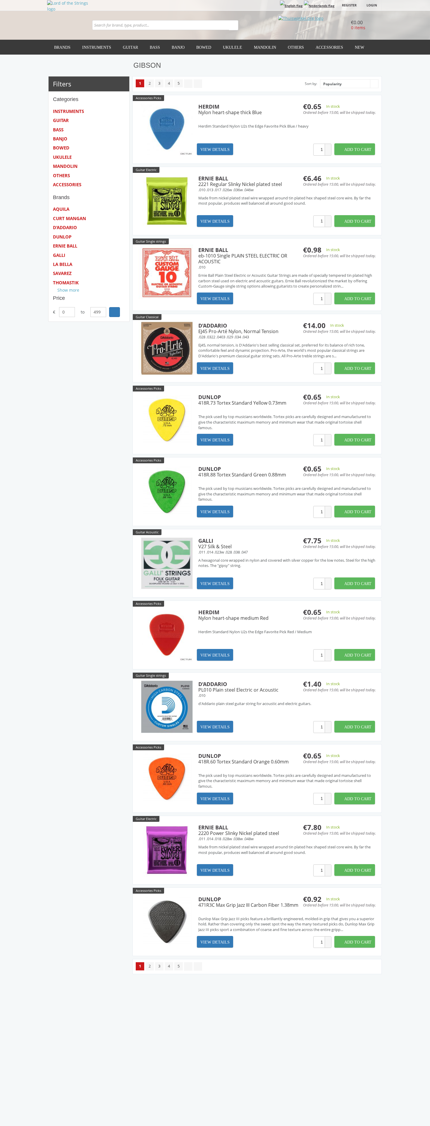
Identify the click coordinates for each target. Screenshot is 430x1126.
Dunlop (62, 237)
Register (349, 5)
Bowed (203, 47)
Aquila (61, 209)
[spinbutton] (319, 149)
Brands (62, 47)
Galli (59, 255)
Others (296, 47)
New (359, 47)
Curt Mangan (69, 218)
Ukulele (232, 47)
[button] (328, 146)
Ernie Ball (65, 246)
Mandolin (265, 47)
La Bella (62, 264)
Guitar (130, 47)
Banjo (178, 47)
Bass (155, 47)
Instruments (96, 47)
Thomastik (66, 283)
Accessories (329, 47)
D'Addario (65, 227)
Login (372, 5)
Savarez (62, 273)
